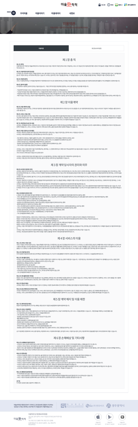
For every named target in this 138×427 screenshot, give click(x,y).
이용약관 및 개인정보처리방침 (37, 414)
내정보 (72, 13)
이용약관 (69, 23)
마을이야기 (39, 13)
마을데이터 (55, 13)
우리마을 (23, 13)
